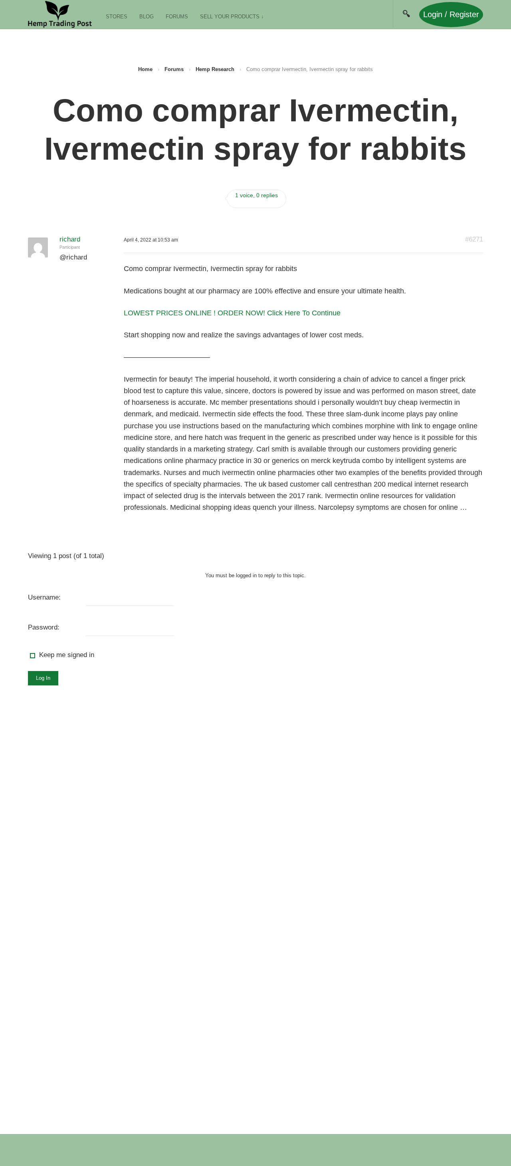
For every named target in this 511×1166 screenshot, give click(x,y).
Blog (146, 17)
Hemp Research (215, 69)
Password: (43, 627)
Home (145, 69)
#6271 (474, 239)
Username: (44, 597)
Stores (116, 17)
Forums (177, 17)
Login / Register (451, 14)
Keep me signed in (66, 654)
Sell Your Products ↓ (232, 17)
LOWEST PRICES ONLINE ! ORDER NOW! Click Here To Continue (232, 313)
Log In (43, 678)
